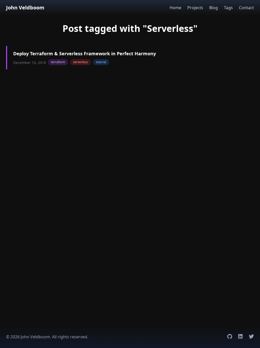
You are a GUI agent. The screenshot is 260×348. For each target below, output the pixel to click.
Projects (195, 7)
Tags (228, 7)
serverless (80, 62)
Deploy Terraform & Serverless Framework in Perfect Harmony (84, 53)
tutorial (101, 62)
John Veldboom (25, 7)
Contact (246, 7)
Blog (213, 7)
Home (175, 7)
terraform (58, 62)
